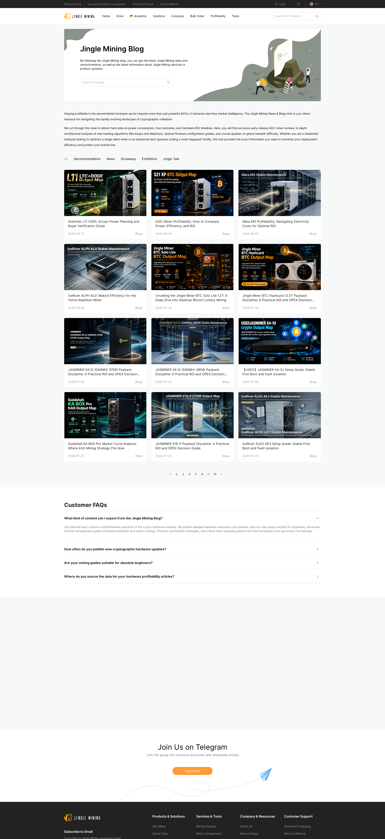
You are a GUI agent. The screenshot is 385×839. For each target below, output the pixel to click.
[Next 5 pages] (208, 474)
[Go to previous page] (163, 474)
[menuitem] (106, 16)
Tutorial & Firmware (143, 4)
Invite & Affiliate (169, 4)
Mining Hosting (72, 4)
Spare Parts (160, 833)
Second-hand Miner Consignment (107, 4)
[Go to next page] (221, 474)
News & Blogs (249, 833)
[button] (192, 518)
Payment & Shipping (297, 826)
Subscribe (192, 771)
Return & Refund (295, 833)
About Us (246, 826)
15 (215, 474)
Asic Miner (159, 826)
